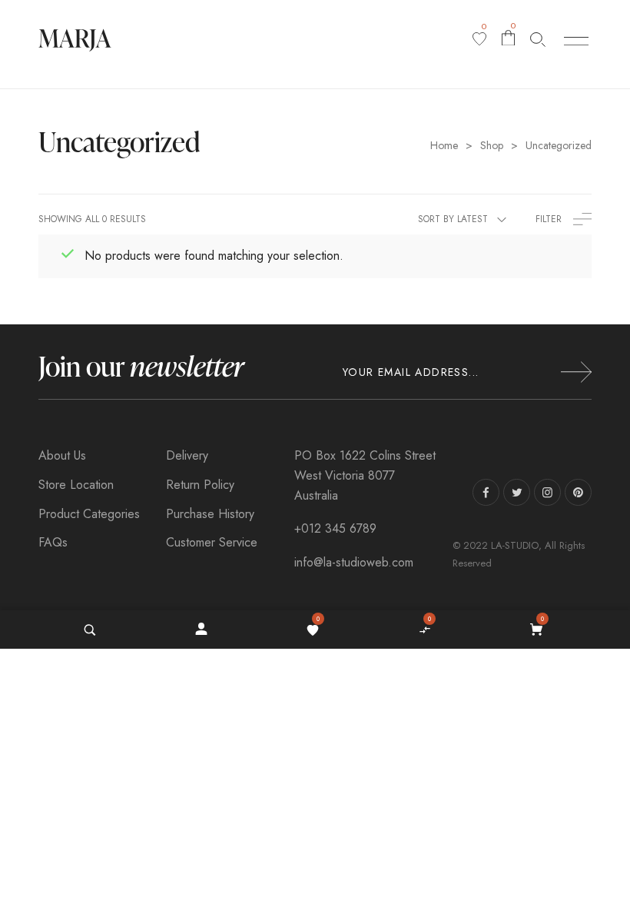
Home (444, 145)
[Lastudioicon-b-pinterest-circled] (578, 492)
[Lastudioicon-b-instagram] (547, 492)
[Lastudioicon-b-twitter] (516, 492)
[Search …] (90, 629)
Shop (491, 145)
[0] (479, 38)
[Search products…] (537, 39)
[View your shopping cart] (538, 629)
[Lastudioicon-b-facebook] (485, 492)
